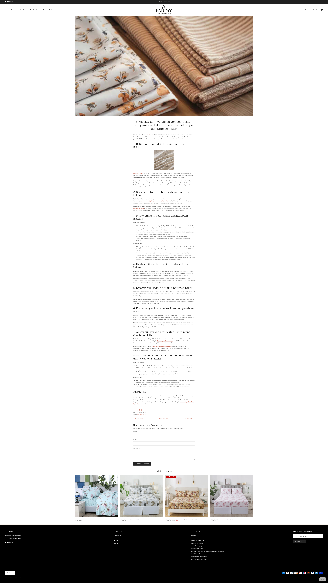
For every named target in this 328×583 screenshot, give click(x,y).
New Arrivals (33, 10)
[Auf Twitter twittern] (137, 410)
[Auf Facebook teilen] (139, 410)
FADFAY (11, 577)
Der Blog (43, 10)
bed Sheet (139, 414)
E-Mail (135, 440)
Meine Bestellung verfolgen (199, 559)
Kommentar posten (142, 463)
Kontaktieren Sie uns (197, 554)
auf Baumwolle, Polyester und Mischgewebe (154, 201)
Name (135, 431)
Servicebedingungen (197, 548)
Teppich (116, 543)
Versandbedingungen (197, 546)
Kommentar (136, 448)
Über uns (193, 538)
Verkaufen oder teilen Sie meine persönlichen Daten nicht (207, 551)
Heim (6, 10)
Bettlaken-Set (118, 538)
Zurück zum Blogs (164, 419)
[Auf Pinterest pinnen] (141, 410)
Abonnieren (299, 541)
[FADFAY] (164, 9)
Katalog (13, 10)
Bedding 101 (145, 414)
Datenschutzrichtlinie (197, 543)
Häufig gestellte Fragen (197, 540)
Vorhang (116, 540)
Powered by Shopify (17, 577)
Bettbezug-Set (118, 535)
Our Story (51, 10)
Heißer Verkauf (23, 10)
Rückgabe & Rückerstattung (199, 556)
